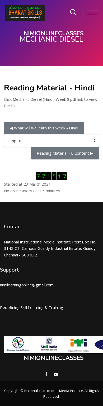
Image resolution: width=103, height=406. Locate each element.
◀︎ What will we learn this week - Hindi (44, 127)
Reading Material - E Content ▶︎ (65, 153)
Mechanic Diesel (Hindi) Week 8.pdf (44, 99)
